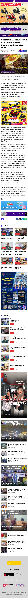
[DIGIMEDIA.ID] (11, 29)
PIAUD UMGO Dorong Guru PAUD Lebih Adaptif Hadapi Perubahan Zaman (20, 253)
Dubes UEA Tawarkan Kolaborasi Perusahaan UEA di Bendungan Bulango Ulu (17, 445)
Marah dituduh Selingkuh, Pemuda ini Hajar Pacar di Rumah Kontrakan (17, 549)
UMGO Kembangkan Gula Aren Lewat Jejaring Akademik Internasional (20, 238)
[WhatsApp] (25, 219)
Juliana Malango (4, 50)
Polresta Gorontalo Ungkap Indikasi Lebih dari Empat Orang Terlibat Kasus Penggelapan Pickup (17, 542)
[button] (26, 29)
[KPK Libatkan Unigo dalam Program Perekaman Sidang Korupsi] (4, 535)
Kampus (4, 233)
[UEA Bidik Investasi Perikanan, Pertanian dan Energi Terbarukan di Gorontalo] (4, 453)
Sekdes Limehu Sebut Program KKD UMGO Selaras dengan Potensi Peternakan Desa (7, 267)
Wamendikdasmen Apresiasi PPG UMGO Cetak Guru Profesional (7, 238)
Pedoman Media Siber (14, 568)
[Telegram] (22, 219)
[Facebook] (17, 219)
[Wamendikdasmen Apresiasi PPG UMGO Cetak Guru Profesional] (7, 232)
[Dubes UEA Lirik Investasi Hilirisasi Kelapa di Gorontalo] (4, 460)
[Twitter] (19, 219)
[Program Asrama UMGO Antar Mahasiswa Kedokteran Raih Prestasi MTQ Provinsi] (21, 261)
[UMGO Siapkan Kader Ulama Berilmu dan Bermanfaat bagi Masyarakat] (7, 246)
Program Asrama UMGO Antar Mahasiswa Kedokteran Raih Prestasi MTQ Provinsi (21, 267)
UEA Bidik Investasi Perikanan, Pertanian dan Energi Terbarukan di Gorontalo (17, 452)
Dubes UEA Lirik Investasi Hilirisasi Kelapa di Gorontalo (17, 459)
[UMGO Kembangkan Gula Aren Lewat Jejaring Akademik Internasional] (21, 232)
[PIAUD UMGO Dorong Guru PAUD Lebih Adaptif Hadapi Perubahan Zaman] (21, 246)
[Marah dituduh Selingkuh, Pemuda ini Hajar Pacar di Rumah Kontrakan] (4, 550)
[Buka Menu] (23, 29)
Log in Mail (16, 569)
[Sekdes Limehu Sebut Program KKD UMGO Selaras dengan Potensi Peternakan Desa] (7, 261)
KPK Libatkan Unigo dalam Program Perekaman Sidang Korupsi (16, 534)
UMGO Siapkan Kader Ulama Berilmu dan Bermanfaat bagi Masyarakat (7, 253)
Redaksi (4, 568)
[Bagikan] (25, 51)
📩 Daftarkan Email (14, 563)
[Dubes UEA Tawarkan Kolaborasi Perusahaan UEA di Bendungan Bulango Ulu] (4, 446)
